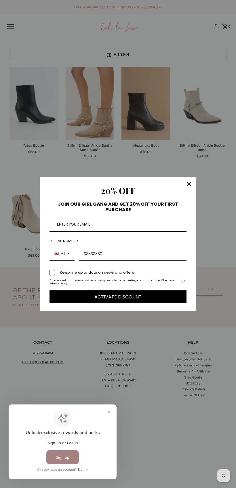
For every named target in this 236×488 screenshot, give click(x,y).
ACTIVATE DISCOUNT (118, 297)
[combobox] (62, 254)
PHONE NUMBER (64, 241)
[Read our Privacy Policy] (183, 281)
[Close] (189, 184)
